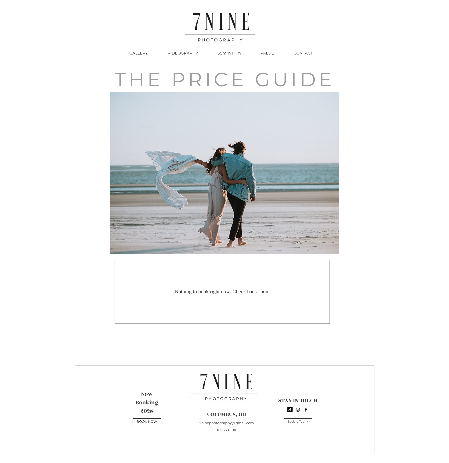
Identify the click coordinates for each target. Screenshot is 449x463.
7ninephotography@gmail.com (226, 423)
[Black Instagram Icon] (298, 409)
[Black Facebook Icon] (305, 409)
